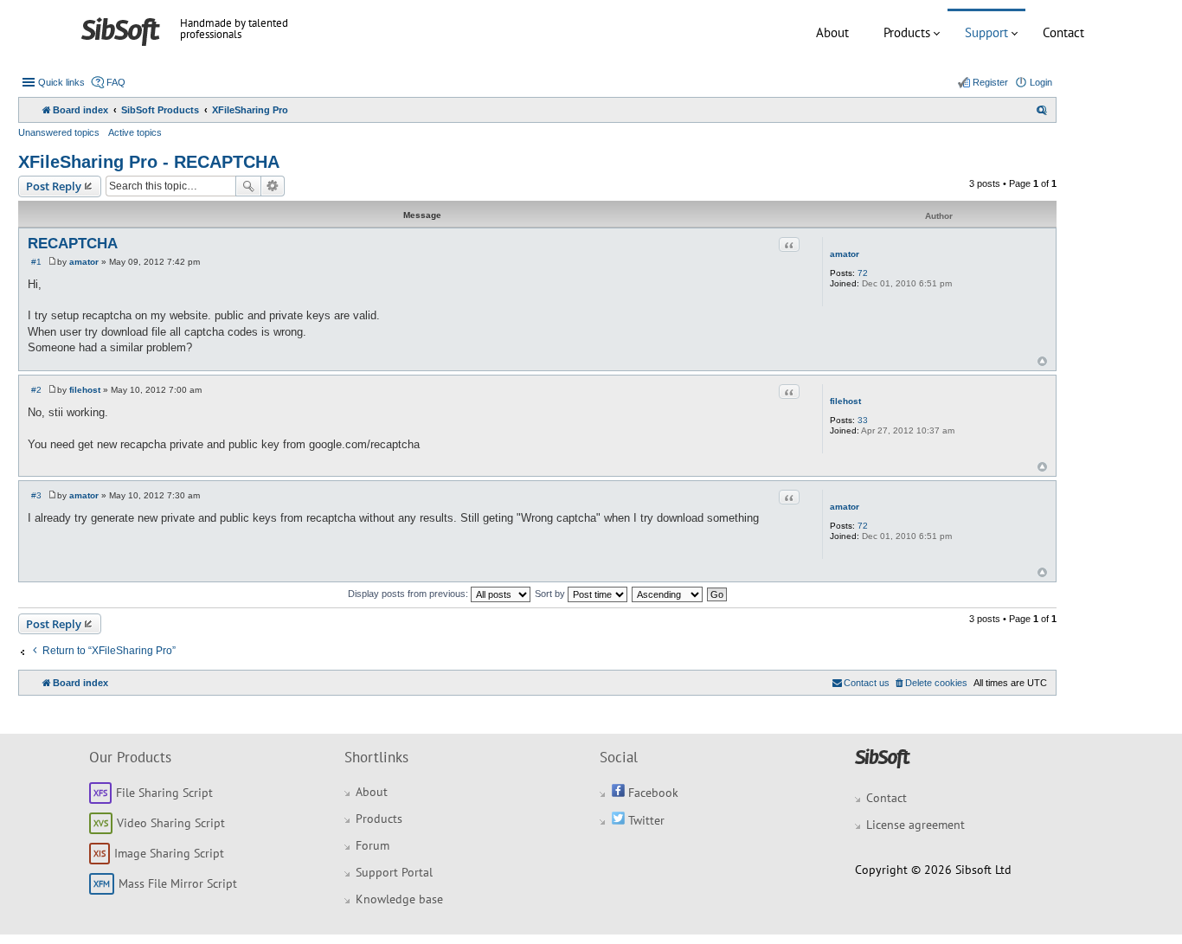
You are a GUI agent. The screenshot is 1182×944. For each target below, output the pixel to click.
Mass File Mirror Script (178, 883)
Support (986, 32)
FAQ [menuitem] (115, 82)
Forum (372, 845)
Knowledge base (399, 899)
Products (906, 32)
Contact (1063, 32)
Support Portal (394, 872)
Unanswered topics (59, 132)
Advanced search (273, 186)
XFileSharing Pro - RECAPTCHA (148, 161)
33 (863, 420)
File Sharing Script (164, 792)
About (832, 32)
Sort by (551, 593)
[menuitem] (1042, 110)
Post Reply (53, 186)
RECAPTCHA (73, 243)
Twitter (645, 820)
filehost (845, 401)
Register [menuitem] (990, 82)
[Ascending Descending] (668, 593)
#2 (36, 390)
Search (248, 186)
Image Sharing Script (169, 853)
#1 (36, 262)
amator (844, 254)
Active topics (135, 132)
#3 (36, 495)
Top (1042, 361)
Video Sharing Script (171, 823)
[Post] (52, 262)
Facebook (651, 792)
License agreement (915, 824)
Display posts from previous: (409, 593)
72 (863, 273)
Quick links (61, 82)
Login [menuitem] (1041, 82)
